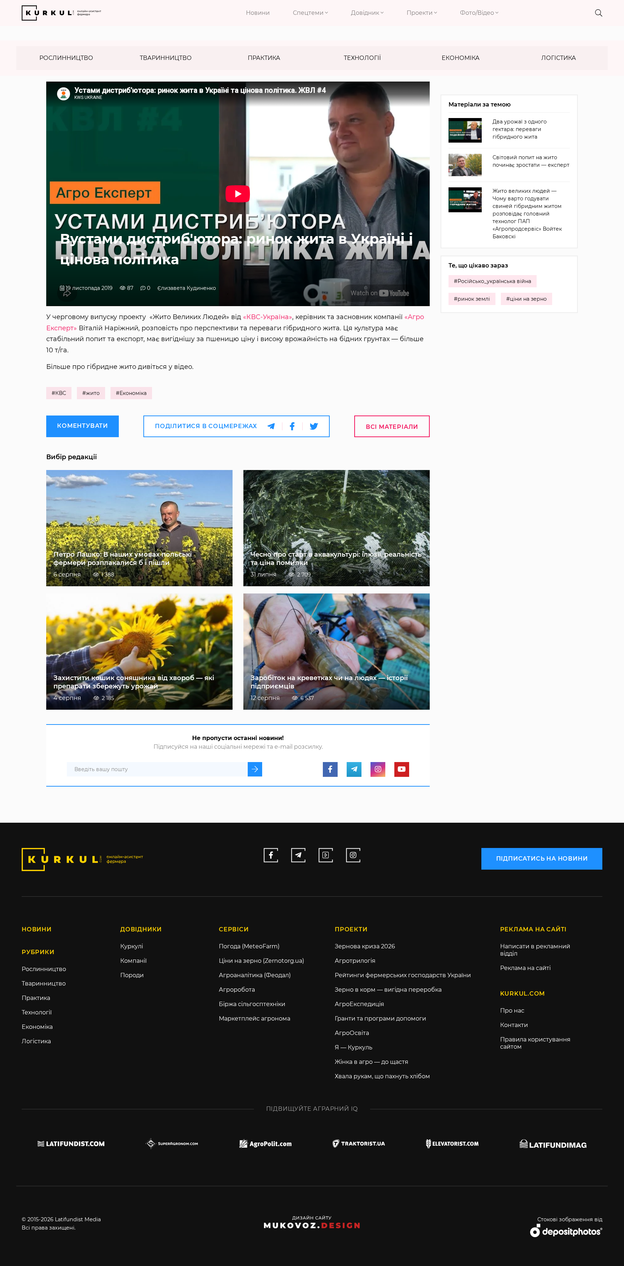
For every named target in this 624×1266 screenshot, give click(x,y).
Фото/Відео (477, 12)
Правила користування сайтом (535, 1043)
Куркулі (131, 946)
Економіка (461, 58)
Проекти (420, 12)
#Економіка (131, 393)
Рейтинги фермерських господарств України (403, 975)
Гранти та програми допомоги (380, 1018)
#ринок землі (472, 299)
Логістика (558, 58)
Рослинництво (66, 58)
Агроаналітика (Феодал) (255, 975)
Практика (264, 58)
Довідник (366, 12)
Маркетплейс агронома (254, 1018)
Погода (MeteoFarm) (249, 946)
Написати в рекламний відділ (535, 950)
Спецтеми (309, 12)
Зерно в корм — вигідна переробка (388, 989)
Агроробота (237, 989)
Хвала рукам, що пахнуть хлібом (382, 1076)
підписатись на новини (542, 858)
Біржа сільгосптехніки (252, 1004)
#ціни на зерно (526, 299)
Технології (362, 58)
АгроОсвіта (352, 1033)
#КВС (59, 393)
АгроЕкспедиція (359, 1004)
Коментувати (82, 425)
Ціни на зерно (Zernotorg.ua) (261, 960)
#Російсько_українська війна (492, 281)
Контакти (514, 1025)
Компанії (133, 960)
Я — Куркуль (353, 1047)
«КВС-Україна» (267, 317)
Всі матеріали (392, 426)
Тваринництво (166, 58)
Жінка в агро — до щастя (371, 1061)
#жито (91, 393)
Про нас (512, 1010)
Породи (132, 975)
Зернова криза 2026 (365, 946)
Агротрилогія (355, 960)
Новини (258, 12)
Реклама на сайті (525, 968)
